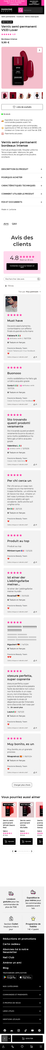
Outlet (14, 924)
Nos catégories (10, 986)
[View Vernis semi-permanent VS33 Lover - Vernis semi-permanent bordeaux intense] (4, 95)
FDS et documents (11, 202)
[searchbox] (20, 279)
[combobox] (30, 10)
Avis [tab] (6, 224)
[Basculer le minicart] (31, 1046)
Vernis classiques (32, 17)
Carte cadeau (11, 944)
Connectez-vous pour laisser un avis (22, 266)
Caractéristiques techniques (18, 185)
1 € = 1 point (33, 929)
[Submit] (20, 10)
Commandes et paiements (15, 995)
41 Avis (5, 835)
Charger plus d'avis (22, 785)
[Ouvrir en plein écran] (39, 50)
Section (7, 924)
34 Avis (22, 835)
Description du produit (14, 169)
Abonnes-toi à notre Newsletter (15, 951)
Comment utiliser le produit (17, 194)
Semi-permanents (8, 17)
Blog (6, 967)
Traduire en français (17, 342)
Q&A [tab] (14, 223)
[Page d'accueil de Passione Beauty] (6, 10)
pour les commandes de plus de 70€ (11, 904)
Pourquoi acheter (11, 177)
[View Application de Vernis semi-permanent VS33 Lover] (37, 95)
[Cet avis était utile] (34, 357)
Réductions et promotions (19, 938)
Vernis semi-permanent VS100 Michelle (25, 824)
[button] (12, 851)
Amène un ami (12, 962)
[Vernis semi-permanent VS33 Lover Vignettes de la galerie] (22, 95)
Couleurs (20, 17)
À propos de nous (12, 1003)
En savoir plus (17, 707)
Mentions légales (11, 1019)
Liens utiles (8, 1011)
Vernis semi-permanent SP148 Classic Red (9, 824)
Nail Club (8, 957)
